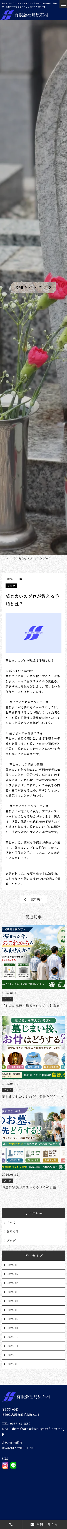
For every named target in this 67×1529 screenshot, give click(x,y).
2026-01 (13, 1328)
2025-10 (13, 1355)
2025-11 (13, 1346)
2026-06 (13, 1283)
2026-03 (13, 1310)
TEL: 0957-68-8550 (16, 1423)
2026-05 (13, 1292)
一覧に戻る (35, 899)
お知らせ (13, 1231)
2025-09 (13, 1364)
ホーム (7, 558)
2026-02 (13, 1319)
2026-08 (13, 1265)
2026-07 (13, 1274)
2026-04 (13, 1301)
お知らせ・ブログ (27, 558)
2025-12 (13, 1337)
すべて (11, 1222)
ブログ (11, 1240)
